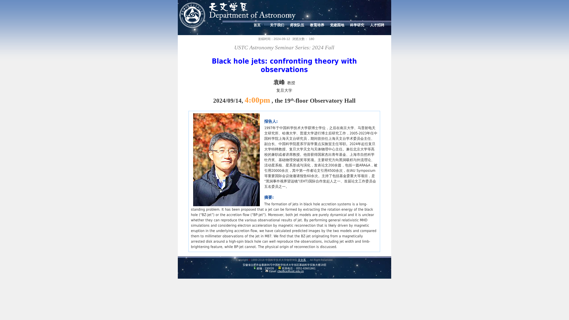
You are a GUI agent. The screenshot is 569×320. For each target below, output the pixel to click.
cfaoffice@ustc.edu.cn (290, 271)
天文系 (302, 260)
